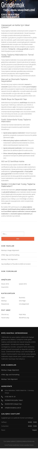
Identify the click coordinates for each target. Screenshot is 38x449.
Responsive (5, 304)
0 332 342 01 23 (10, 397)
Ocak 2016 (4, 287)
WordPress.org (24, 318)
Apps (3, 298)
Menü (35, 32)
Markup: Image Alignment (10, 250)
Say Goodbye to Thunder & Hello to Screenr (16, 264)
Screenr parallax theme (26, 445)
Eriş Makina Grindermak (10, 15)
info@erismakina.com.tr (13, 408)
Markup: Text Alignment (9, 259)
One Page (22, 301)
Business (22, 298)
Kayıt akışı (22, 314)
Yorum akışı (5, 318)
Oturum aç (5, 314)
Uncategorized (24, 304)
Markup (4, 301)
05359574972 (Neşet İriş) (13, 404)
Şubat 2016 (23, 284)
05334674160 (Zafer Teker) (14, 400)
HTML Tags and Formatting (10, 255)
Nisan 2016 (5, 284)
